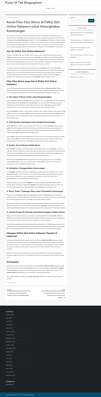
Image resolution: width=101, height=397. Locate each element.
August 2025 (9, 352)
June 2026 (9, 321)
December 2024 (10, 375)
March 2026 (9, 328)
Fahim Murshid (29, 395)
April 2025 (9, 365)
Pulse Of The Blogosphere (23, 3)
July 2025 (8, 355)
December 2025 (10, 338)
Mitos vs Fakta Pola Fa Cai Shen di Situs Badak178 (81, 56)
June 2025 (9, 358)
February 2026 (10, 331)
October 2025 (10, 345)
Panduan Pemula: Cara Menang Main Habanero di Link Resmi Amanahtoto (80, 64)
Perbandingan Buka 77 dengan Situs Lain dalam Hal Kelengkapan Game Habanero (82, 41)
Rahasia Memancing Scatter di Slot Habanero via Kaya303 (80, 49)
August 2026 (9, 314)
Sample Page (50, 8)
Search (72, 17)
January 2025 (9, 372)
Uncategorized (12, 282)
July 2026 (8, 318)
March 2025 (9, 368)
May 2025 (9, 362)
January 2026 (9, 335)
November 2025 (10, 341)
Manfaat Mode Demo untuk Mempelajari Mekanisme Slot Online (81, 34)
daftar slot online (16, 47)
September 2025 (11, 348)
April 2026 (9, 325)
